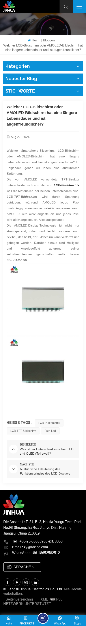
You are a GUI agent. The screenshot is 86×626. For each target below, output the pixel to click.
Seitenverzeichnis (20, 599)
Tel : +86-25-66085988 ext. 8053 (37, 541)
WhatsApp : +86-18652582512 (36, 553)
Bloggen (49, 40)
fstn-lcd (50, 430)
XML (44, 599)
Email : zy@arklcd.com (30, 547)
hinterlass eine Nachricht (43, 618)
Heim (35, 40)
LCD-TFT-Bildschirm (23, 430)
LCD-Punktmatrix (49, 422)
